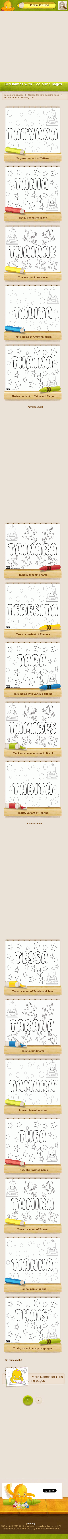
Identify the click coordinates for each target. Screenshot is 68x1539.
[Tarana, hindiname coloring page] (32, 1044)
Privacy (31, 1523)
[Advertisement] (34, 45)
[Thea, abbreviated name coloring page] (32, 1163)
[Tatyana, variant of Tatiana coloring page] (32, 152)
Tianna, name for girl (33, 1288)
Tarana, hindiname (33, 1050)
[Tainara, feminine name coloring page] (32, 568)
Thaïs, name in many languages (33, 1348)
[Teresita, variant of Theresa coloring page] (32, 628)
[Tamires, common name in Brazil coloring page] (32, 747)
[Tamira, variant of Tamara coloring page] (32, 1223)
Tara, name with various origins (33, 693)
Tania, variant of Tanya (33, 217)
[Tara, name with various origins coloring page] (32, 687)
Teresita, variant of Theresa (33, 634)
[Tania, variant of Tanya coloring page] (32, 211)
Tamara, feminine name (33, 1110)
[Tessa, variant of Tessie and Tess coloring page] (32, 985)
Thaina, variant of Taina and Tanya (33, 396)
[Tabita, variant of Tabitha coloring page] (32, 806)
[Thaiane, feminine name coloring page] (32, 271)
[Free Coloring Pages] (8, 5)
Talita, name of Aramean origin (33, 336)
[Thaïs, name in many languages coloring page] (32, 1342)
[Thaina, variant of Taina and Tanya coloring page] (32, 390)
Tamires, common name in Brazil (33, 753)
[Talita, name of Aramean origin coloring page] (32, 330)
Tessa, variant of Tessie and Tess (32, 991)
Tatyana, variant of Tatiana (33, 158)
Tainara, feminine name (33, 574)
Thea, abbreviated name (33, 1169)
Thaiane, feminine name (33, 277)
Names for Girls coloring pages (43, 1378)
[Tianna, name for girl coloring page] (32, 1282)
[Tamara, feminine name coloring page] (32, 1104)
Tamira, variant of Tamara (32, 1229)
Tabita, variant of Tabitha (33, 812)
